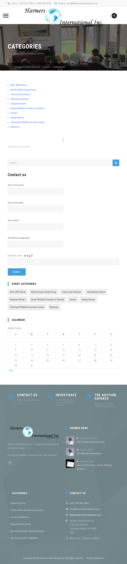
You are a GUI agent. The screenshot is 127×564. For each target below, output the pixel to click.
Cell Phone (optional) (19, 238)
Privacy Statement (95, 558)
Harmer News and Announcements (27, 510)
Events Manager (23, 147)
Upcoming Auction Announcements (27, 531)
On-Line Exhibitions (20, 517)
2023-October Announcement (91, 442)
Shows (14, 113)
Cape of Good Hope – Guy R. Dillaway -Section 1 (95, 467)
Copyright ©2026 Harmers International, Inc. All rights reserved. (53, 558)
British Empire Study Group (23, 90)
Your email (13, 220)
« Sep (10, 370)
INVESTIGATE (66, 395)
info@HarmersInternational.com (82, 3)
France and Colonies (20, 94)
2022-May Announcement (89, 453)
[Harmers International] (63, 17)
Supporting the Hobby (21, 524)
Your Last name (15, 202)
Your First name (16, 185)
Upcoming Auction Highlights (24, 538)
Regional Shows (18, 103)
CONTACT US (27, 395)
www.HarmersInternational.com (85, 515)
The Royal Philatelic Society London (28, 122)
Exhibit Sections (18, 503)
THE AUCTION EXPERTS (105, 396)
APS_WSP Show (18, 85)
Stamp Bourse (17, 117)
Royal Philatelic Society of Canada (27, 108)
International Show (20, 99)
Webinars (15, 127)
